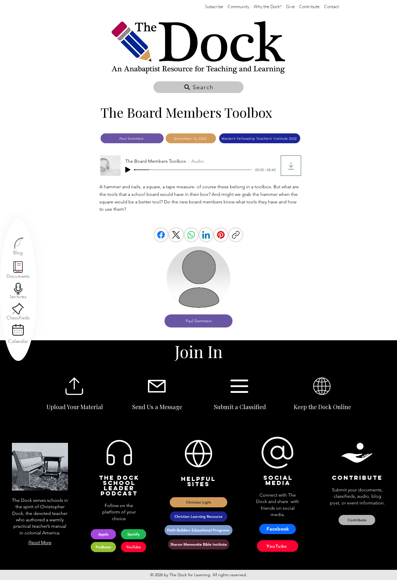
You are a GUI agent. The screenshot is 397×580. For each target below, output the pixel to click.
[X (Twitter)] (176, 234)
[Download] (291, 165)
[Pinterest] (221, 234)
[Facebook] (161, 234)
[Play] (127, 170)
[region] (18, 246)
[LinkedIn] (206, 234)
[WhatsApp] (191, 234)
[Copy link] (235, 234)
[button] (198, 87)
